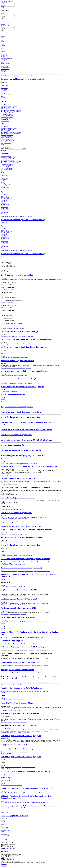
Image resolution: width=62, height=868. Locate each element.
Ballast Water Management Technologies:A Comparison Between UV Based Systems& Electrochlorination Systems (30, 678)
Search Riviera (4, 148)
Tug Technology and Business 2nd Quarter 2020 (19, 590)
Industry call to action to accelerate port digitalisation (21, 379)
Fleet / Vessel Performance (7, 56)
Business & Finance (5, 67)
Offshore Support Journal (7, 113)
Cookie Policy (4, 834)
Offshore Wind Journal (6, 114)
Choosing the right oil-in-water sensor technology (20, 662)
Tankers (2, 96)
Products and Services (6, 143)
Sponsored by (42, 788)
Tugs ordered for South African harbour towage (19, 332)
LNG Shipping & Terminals (7, 108)
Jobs (2, 40)
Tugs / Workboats (5, 97)
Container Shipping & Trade (7, 107)
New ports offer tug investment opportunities (18, 498)
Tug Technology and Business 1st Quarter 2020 (19, 599)
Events (2, 41)
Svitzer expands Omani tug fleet (13, 394)
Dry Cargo (3, 90)
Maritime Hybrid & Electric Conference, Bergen (20, 713)
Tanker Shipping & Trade (7, 117)
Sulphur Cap (4, 55)
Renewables (3, 70)
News (2, 42)
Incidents (3, 65)
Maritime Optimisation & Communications (11, 111)
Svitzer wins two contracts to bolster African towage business (24, 371)
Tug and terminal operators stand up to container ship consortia (25, 487)
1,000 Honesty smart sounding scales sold (16, 788)
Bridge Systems (4, 66)
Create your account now (7, 302)
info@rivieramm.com (9, 848)
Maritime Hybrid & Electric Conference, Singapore (21, 736)
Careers (2, 831)
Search (24, 148)
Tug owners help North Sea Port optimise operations (21, 522)
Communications (5, 828)
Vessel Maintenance (5, 63)
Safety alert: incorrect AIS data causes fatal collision (21, 412)
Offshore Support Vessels (7, 94)
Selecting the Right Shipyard (12, 641)
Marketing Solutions (5, 830)
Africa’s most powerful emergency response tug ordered (22, 387)
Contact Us (3, 832)
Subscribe (3, 37)
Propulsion (3, 62)
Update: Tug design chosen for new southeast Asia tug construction (26, 430)
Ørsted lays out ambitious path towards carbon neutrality (23, 79)
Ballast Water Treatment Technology (9, 106)
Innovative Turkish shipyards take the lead (17, 361)
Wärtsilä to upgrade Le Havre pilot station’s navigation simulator (26, 529)
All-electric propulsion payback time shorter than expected (23, 347)
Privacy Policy (4, 837)
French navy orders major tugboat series (16, 435)
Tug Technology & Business (7, 118)
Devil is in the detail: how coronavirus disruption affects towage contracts (29, 466)
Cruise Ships (4, 89)
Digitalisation (4, 59)
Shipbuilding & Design (6, 58)
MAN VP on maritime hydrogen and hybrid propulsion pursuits (25, 559)
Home (2, 44)
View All (3, 356)
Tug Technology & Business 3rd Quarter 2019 (18, 617)
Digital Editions (4, 827)
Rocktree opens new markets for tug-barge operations (21, 537)
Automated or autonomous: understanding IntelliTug (21, 568)
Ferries (2, 92)
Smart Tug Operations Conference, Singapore (18, 703)
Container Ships (4, 88)
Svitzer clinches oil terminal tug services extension (20, 417)
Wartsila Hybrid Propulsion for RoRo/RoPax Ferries (21, 688)
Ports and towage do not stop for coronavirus (18, 478)
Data (2, 38)
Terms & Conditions (5, 835)
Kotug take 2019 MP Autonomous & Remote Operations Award (25, 772)
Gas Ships (3, 93)
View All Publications (6, 104)
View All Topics (4, 54)
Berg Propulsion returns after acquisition (17, 275)
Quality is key (6, 816)
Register (3, 13)
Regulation (3, 60)
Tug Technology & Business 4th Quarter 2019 (18, 608)
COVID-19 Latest (5, 121)
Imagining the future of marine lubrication (17, 670)
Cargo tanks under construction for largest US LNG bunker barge (26, 339)
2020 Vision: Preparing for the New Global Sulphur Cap (22, 647)
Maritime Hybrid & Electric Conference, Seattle (19, 725)
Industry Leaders (5, 69)
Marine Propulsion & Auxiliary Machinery (11, 110)
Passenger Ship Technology (7, 115)
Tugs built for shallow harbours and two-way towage (21, 450)
